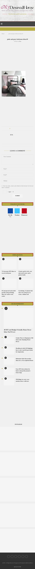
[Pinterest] (18, 17)
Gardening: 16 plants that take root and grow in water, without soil (25, 292)
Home (3, 33)
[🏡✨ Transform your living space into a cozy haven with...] (17, 478)
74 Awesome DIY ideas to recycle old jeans (9, 272)
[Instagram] (16, 17)
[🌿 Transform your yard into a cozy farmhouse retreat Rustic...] (17, 453)
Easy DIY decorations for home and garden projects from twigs (23, 370)
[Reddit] (23, 17)
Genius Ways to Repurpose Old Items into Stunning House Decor (24, 339)
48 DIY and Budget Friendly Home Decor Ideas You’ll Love (17, 331)
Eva (20, 41)
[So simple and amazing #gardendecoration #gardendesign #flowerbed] (17, 529)
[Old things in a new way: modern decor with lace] (9, 382)
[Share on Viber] (22, 128)
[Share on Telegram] (21, 128)
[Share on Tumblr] (17, 128)
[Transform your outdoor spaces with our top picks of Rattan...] (17, 427)
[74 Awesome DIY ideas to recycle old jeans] (9, 264)
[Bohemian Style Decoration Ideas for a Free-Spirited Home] (9, 361)
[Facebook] (11, 17)
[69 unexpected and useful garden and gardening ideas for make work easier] (9, 284)
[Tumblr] (21, 17)
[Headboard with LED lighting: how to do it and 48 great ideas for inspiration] (9, 350)
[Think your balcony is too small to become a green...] (17, 504)
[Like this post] (11, 128)
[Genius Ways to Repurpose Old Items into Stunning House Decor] (9, 340)
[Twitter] (12, 556)
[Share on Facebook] (13, 128)
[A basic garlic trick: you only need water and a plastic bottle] (25, 264)
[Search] (33, 23)
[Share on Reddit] (19, 128)
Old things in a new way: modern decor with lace (22, 380)
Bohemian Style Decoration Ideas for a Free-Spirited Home (24, 359)
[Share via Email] (24, 128)
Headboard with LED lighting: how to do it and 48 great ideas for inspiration (24, 350)
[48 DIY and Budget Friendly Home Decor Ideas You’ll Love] (18, 318)
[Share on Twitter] (14, 128)
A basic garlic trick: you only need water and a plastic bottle (25, 273)
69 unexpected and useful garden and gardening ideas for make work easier (9, 293)
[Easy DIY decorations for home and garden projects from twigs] (9, 371)
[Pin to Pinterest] (16, 128)
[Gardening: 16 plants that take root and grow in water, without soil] (25, 284)
